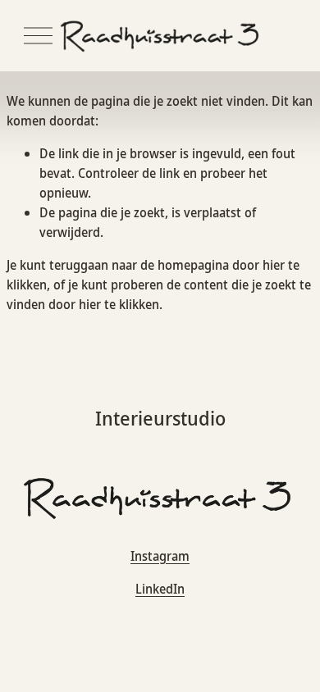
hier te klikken (119, 304)
